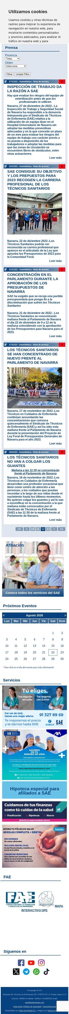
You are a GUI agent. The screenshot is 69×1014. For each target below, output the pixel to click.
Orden (9, 62)
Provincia (11, 55)
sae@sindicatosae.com (34, 1002)
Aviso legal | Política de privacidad (27, 1006)
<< (19, 529)
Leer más (55, 157)
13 (48, 529)
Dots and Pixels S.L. (27, 1011)
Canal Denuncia (49, 1006)
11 (37, 529)
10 (32, 529)
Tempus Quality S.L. (55, 1011)
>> (62, 529)
